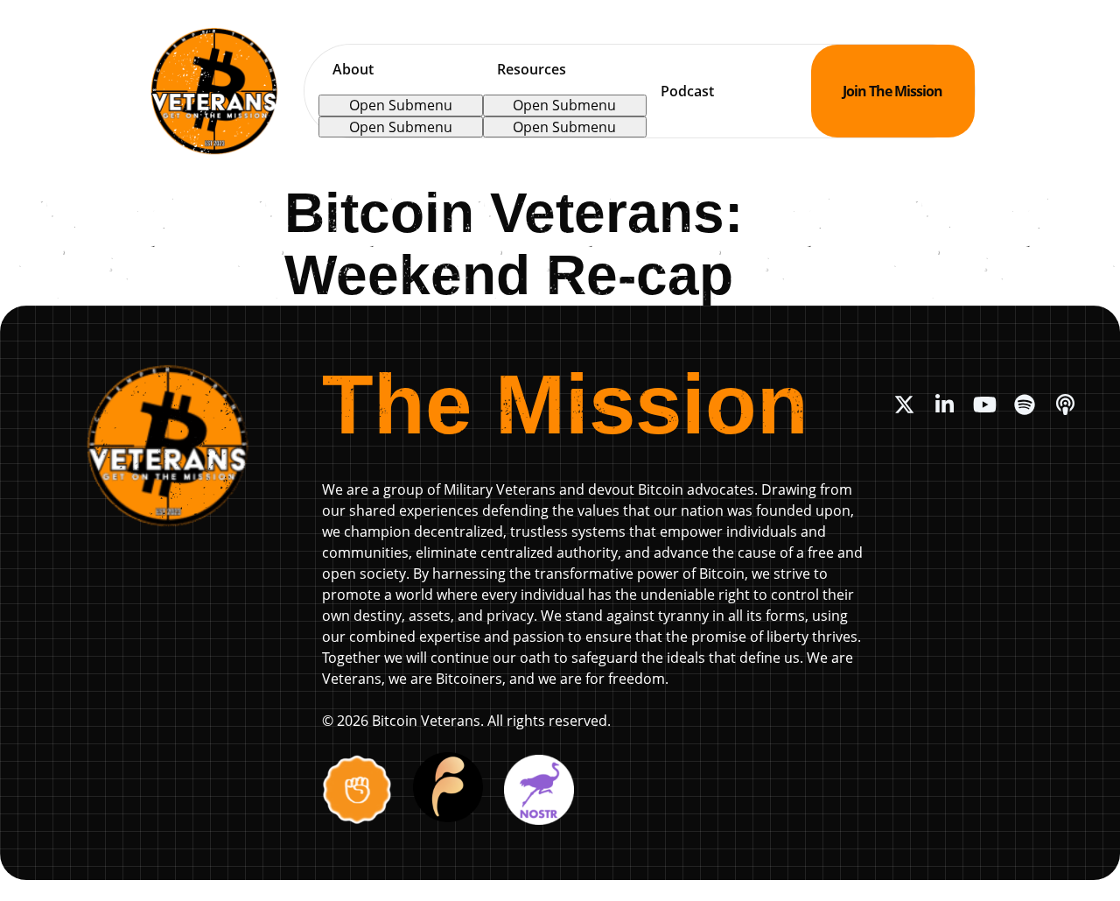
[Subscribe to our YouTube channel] (984, 404)
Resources (531, 69)
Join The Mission (892, 91)
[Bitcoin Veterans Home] (214, 91)
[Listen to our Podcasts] (1065, 404)
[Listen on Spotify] (1025, 404)
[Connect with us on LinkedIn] (944, 404)
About (353, 69)
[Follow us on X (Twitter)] (904, 404)
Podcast (687, 91)
